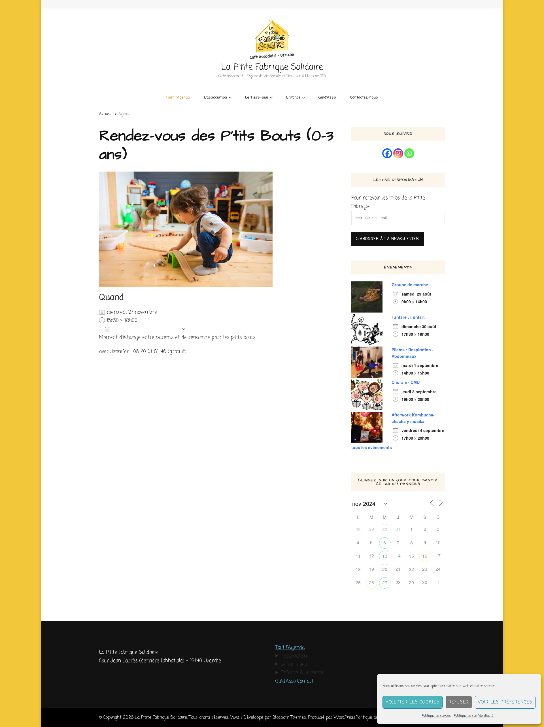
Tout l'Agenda (290, 647)
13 (384, 556)
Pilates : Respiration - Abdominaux (413, 353)
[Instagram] (398, 153)
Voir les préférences (505, 702)
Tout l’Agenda (178, 97)
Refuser (459, 702)
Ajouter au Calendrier (146, 329)
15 (411, 556)
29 (411, 582)
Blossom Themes (289, 717)
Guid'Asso (285, 681)
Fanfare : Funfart (408, 317)
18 (358, 569)
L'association (293, 656)
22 (411, 569)
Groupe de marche (410, 284)
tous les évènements (371, 447)
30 (384, 529)
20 (384, 569)
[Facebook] (387, 153)
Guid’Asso (327, 97)
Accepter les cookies (412, 702)
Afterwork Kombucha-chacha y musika (413, 418)
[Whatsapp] (409, 153)
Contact (305, 681)
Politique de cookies (436, 716)
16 (424, 556)
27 (384, 582)
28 (358, 529)
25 (358, 582)
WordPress (345, 717)
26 (371, 582)
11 (358, 556)
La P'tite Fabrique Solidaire (272, 67)
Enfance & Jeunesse (302, 672)
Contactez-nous (364, 97)
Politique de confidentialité (474, 716)
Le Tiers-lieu (293, 664)
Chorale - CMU (406, 382)
